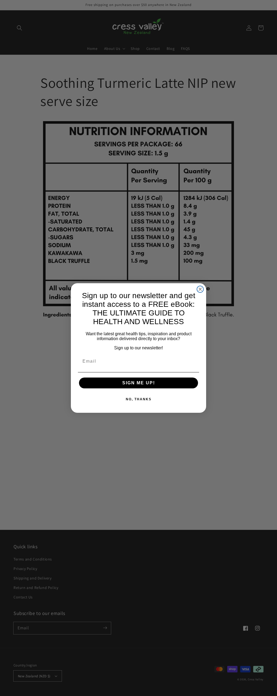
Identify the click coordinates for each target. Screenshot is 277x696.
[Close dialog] (200, 289)
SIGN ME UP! (138, 383)
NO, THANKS (138, 399)
